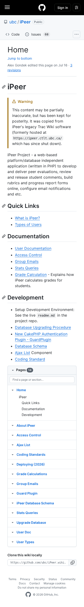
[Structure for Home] (13, 390)
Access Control (28, 255)
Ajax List (22, 352)
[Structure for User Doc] (13, 532)
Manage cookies (54, 583)
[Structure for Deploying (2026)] (13, 464)
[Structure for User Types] (13, 542)
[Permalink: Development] (4, 297)
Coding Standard (30, 359)
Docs (22, 583)
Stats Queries (26, 268)
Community (68, 579)
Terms (12, 579)
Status (53, 579)
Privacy (25, 579)
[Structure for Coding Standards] (13, 454)
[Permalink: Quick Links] (4, 205)
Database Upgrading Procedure (43, 327)
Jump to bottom (19, 58)
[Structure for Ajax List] (13, 444)
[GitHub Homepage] (28, 595)
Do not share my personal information (42, 587)
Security (39, 579)
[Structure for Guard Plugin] (13, 493)
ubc (13, 21)
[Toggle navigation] (7, 7)
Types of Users (28, 224)
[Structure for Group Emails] (13, 483)
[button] (73, 562)
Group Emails (26, 261)
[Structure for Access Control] (13, 435)
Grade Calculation (31, 274)
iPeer (25, 21)
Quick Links (30, 403)
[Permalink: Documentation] (4, 236)
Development (32, 415)
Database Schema (31, 346)
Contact (34, 583)
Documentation (33, 409)
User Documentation (33, 248)
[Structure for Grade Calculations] (13, 473)
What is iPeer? (27, 218)
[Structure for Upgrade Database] (13, 522)
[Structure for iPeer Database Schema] (13, 503)
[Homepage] (42, 7)
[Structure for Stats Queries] (13, 512)
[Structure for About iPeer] (13, 425)
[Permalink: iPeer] (4, 86)
